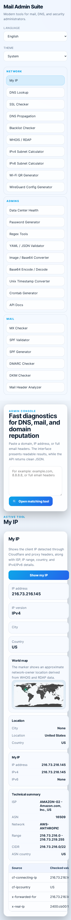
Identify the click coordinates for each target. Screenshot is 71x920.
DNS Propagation (22, 116)
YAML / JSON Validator (26, 246)
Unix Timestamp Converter (29, 281)
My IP (13, 80)
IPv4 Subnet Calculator (26, 151)
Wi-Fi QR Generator (23, 175)
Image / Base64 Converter (29, 258)
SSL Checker (19, 104)
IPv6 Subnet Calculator (26, 163)
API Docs (16, 305)
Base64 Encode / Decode (28, 269)
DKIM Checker (20, 375)
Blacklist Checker (22, 128)
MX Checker (18, 328)
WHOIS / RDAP (20, 140)
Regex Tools (18, 234)
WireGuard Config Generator (30, 187)
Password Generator (24, 222)
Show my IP (39, 575)
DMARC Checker (22, 364)
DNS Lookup (18, 92)
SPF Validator (19, 340)
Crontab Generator (23, 293)
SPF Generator (20, 352)
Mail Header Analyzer (25, 387)
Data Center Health (23, 210)
